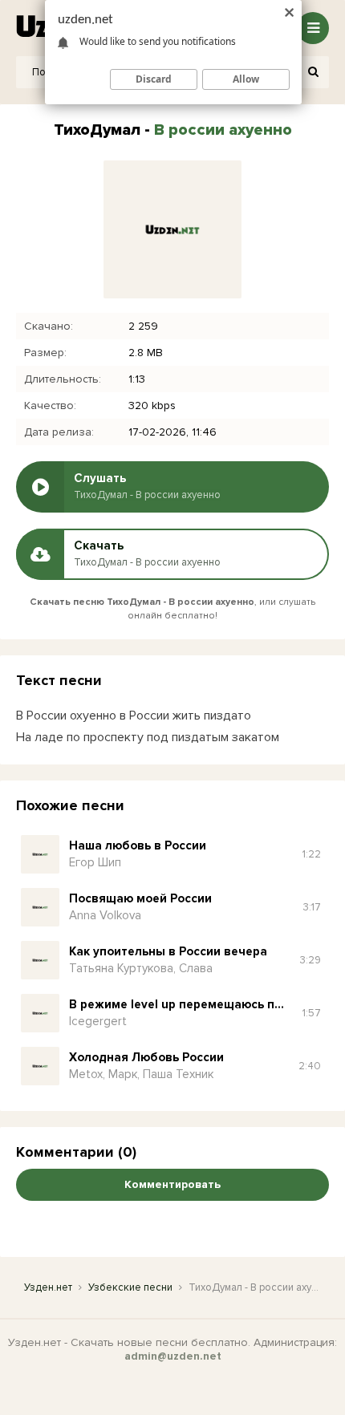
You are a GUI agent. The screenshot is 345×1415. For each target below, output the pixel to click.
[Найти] (313, 72)
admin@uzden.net (172, 1356)
